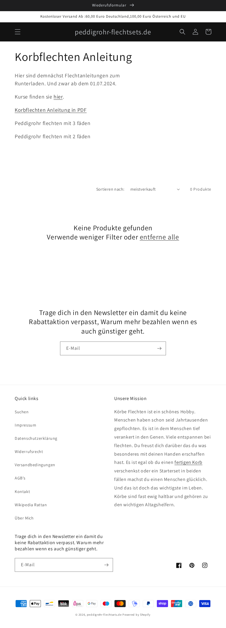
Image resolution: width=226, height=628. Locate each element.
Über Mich (24, 518)
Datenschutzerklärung (36, 438)
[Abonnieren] (159, 348)
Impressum (25, 425)
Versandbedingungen (35, 464)
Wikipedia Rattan (31, 504)
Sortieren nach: (110, 189)
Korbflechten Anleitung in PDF (51, 109)
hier (58, 96)
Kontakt (22, 491)
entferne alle (159, 236)
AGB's (20, 478)
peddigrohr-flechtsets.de (104, 615)
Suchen (22, 411)
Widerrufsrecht (29, 451)
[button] (17, 31)
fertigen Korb (188, 462)
